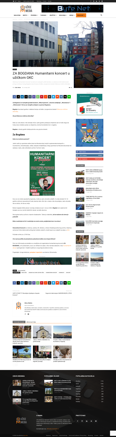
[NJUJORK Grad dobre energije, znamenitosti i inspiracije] (80, 223)
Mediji (71, 15)
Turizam (43, 15)
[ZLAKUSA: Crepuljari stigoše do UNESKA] (80, 215)
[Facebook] (91, 1)
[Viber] (34, 96)
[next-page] (16, 365)
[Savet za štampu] (89, 104)
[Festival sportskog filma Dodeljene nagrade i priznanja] (42, 352)
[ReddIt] (45, 96)
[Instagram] (93, 1)
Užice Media (18, 87)
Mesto (25, 15)
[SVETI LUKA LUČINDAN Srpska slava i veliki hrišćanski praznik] (80, 172)
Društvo (52, 15)
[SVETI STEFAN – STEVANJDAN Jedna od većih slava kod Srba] (48, 399)
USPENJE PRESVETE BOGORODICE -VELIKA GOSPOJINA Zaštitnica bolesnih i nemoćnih (22, 341)
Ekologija (62, 15)
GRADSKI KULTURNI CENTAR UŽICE (36, 272)
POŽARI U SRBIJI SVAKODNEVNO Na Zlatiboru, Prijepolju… (96, 264)
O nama (44, 1)
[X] (18, 96)
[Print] (49, 96)
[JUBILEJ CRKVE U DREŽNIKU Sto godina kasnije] (42, 332)
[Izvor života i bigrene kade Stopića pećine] (80, 207)
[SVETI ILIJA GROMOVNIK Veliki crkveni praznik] (48, 391)
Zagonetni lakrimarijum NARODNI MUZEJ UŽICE (58, 293)
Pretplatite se (98, 159)
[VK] (61, 96)
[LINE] (69, 96)
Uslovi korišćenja (63, 435)
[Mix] (57, 96)
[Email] (26, 96)
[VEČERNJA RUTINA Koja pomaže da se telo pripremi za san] (22, 352)
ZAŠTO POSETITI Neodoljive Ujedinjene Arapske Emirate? (26, 294)
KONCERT (68, 272)
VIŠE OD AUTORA (31, 322)
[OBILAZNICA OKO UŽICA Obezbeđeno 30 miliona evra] (80, 191)
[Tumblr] (30, 96)
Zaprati (100, 155)
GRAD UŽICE (24, 272)
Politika (77, 260)
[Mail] (99, 1)
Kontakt (49, 1)
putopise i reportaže (36, 252)
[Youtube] (102, 1)
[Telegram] (53, 96)
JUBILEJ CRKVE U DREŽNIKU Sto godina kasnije (96, 247)
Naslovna (17, 15)
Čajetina (35, 357)
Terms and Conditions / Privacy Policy (77, 435)
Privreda (34, 15)
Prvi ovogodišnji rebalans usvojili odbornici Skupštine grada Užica (82, 264)
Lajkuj (100, 151)
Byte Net (26, 435)
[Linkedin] (96, 1)
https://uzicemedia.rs (29, 305)
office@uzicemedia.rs (53, 429)
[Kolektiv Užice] (42, 261)
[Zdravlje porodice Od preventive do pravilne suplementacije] (62, 352)
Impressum (55, 435)
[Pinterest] (41, 96)
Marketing (39, 1)
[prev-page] (14, 365)
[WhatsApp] (37, 96)
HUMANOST (61, 272)
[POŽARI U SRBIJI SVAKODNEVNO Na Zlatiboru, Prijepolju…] (62, 332)
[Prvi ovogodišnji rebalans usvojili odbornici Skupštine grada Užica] (82, 257)
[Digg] (65, 96)
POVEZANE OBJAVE (19, 322)
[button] (101, 15)
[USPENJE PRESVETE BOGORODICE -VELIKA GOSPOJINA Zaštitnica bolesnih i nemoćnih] (22, 332)
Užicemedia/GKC (21, 270)
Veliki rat (80, 15)
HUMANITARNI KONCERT (51, 272)
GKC (68, 230)
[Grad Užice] (89, 133)
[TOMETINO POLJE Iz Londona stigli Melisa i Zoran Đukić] (80, 199)
